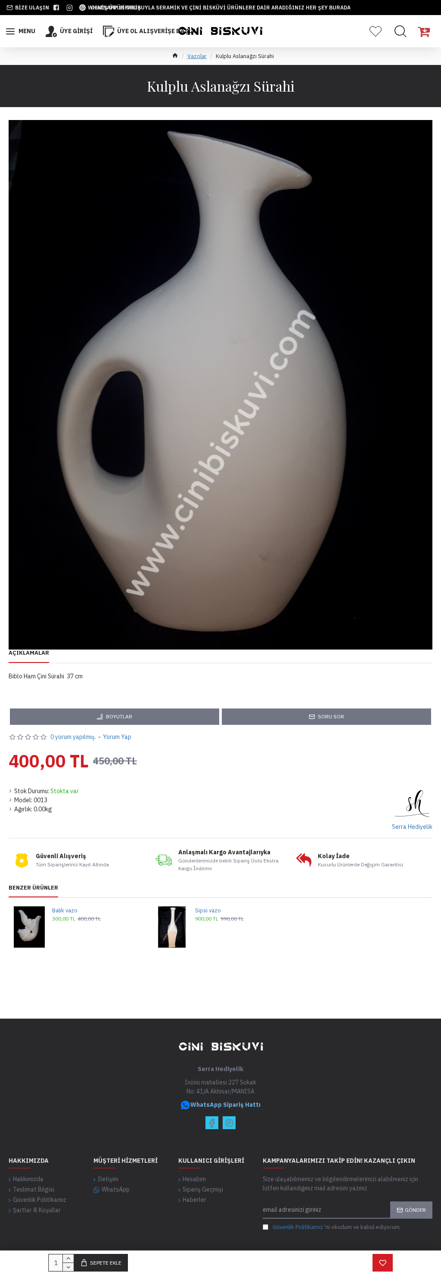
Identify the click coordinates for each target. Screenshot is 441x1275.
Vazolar (197, 56)
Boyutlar (119, 716)
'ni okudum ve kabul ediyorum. (337, 1227)
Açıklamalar (29, 653)
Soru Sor (331, 716)
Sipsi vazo (208, 910)
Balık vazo (65, 910)
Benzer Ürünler (33, 887)
